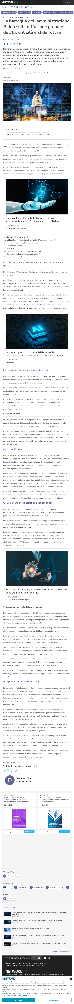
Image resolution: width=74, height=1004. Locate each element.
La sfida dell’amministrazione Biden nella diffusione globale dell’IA (30, 240)
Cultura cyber (20, 12)
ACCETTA (18, 1000)
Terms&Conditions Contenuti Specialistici (20, 965)
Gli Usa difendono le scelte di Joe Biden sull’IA (22, 251)
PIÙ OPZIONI (53, 1000)
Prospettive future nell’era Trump (17, 257)
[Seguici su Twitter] (49, 958)
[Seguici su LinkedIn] (45, 958)
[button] (5, 7)
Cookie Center (40, 965)
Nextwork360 (10, 975)
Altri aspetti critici (11, 248)
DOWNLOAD (29, 832)
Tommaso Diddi (9, 77)
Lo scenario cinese (14, 245)
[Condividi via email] (14, 44)
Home (5, 39)
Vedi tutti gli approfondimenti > (61, 951)
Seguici (35, 958)
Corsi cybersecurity (66, 12)
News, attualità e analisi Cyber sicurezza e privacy (42, 12)
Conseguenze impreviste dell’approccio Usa (24, 254)
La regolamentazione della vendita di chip (21, 243)
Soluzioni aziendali (7, 12)
